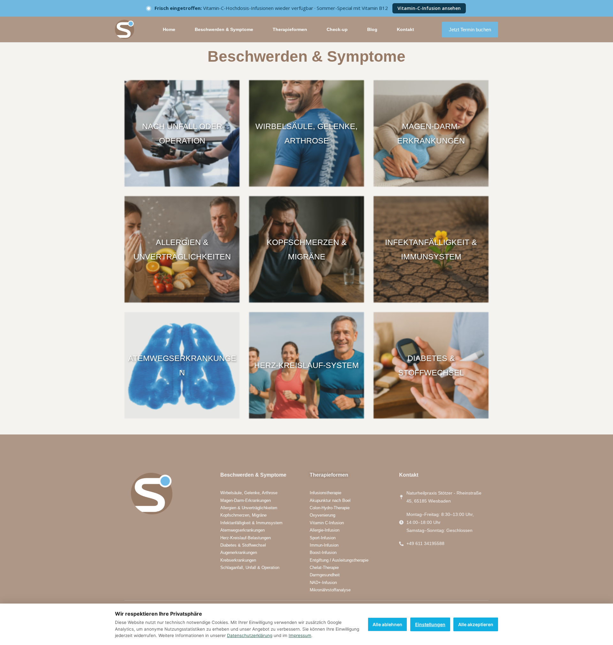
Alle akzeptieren (475, 624)
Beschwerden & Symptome (224, 29)
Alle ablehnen (387, 624)
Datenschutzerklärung (249, 635)
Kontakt (405, 29)
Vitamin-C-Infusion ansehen (429, 8)
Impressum (300, 635)
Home (169, 29)
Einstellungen (430, 624)
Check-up (337, 29)
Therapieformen (290, 29)
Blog (372, 29)
